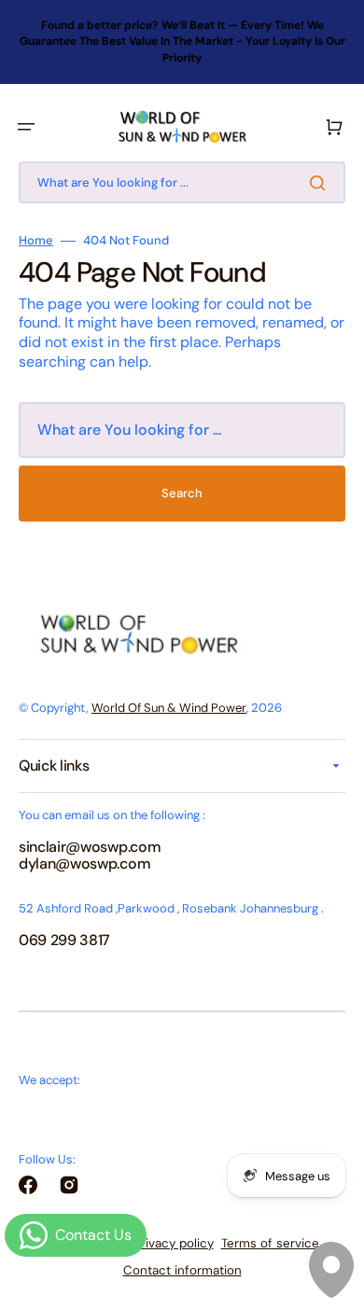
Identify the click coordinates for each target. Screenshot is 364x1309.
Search (182, 493)
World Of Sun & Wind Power (168, 708)
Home (36, 240)
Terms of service (270, 1243)
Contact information (182, 1270)
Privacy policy (173, 1243)
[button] (26, 126)
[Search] (321, 182)
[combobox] (182, 182)
